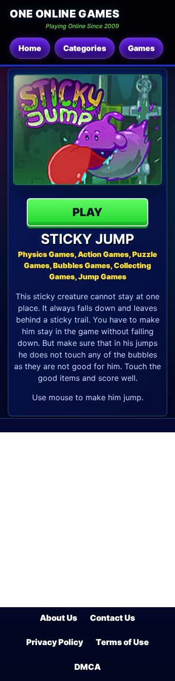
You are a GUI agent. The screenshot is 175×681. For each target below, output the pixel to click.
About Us (58, 618)
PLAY (87, 212)
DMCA (87, 667)
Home (29, 48)
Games (141, 48)
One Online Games (64, 13)
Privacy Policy (54, 642)
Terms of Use (122, 642)
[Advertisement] (87, 519)
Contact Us (112, 618)
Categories (84, 48)
